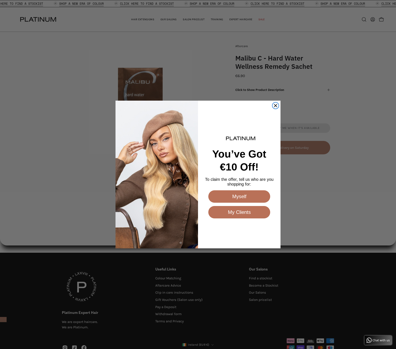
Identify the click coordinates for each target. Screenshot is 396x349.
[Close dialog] (275, 105)
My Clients (239, 212)
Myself (239, 196)
